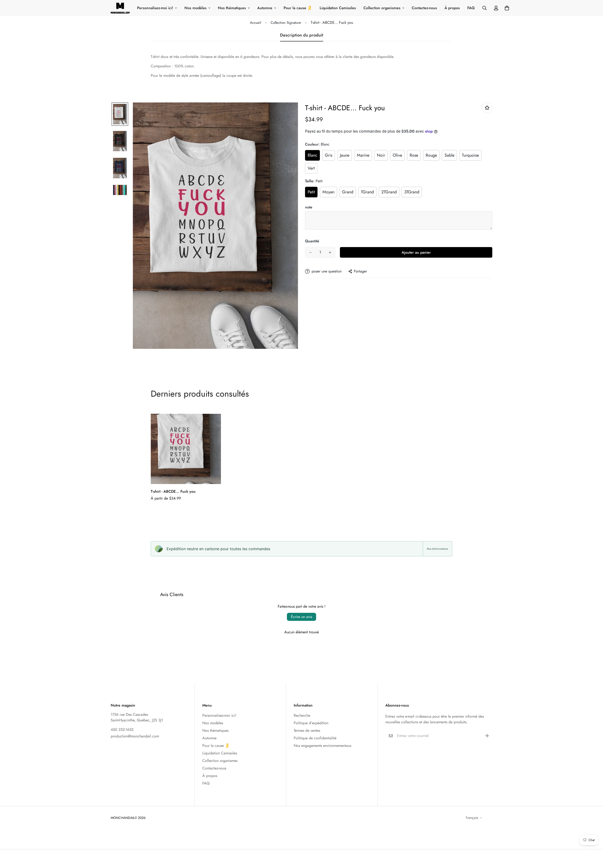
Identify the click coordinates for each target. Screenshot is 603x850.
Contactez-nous (424, 8)
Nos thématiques (232, 8)
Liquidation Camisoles (338, 8)
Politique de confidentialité (315, 738)
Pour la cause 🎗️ (298, 8)
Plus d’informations (437, 548)
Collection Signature (286, 22)
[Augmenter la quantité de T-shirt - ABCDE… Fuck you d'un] (330, 252)
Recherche (302, 715)
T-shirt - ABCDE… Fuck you (173, 491)
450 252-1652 (122, 729)
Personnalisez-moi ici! (155, 8)
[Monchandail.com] (120, 8)
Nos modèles (195, 8)
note (308, 207)
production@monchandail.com (135, 736)
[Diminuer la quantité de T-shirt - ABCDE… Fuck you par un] (310, 252)
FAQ (471, 8)
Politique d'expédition (311, 723)
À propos (452, 8)
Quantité (312, 241)
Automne (264, 8)
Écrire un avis (301, 616)
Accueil (255, 22)
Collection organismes (381, 8)
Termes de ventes (307, 730)
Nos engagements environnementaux (322, 745)
